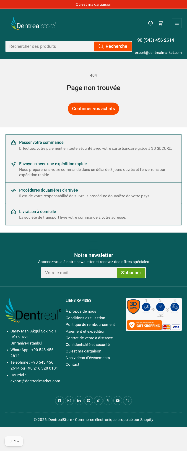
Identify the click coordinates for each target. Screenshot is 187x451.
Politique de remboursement (90, 324)
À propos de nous (81, 311)
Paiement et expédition (85, 331)
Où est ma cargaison (93, 4)
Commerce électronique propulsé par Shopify (114, 419)
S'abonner (131, 272)
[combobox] (68, 46)
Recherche (116, 46)
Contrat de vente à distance (89, 338)
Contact (72, 364)
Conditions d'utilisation (85, 318)
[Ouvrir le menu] (177, 23)
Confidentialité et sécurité (88, 344)
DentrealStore (60, 419)
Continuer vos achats (93, 108)
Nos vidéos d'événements (88, 357)
